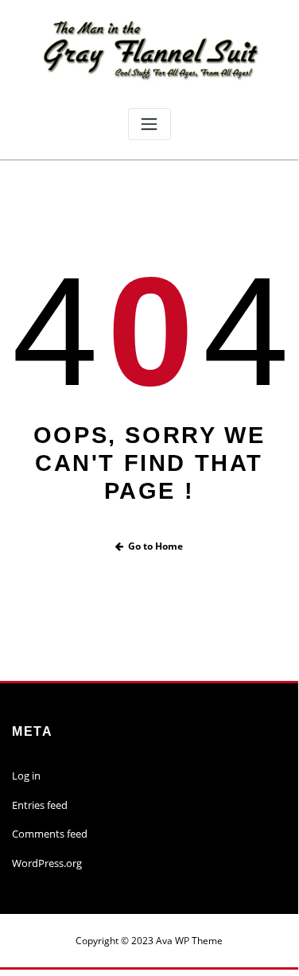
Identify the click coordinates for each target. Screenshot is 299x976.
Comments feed (49, 833)
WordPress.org (47, 863)
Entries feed (40, 805)
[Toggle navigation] (149, 124)
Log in (26, 775)
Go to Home (155, 546)
